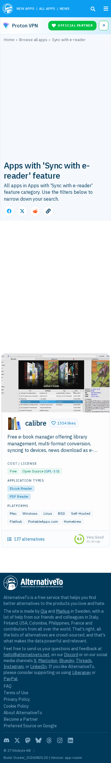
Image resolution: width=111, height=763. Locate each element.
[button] (63, 423)
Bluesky (66, 660)
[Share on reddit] (35, 211)
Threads (84, 660)
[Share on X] (22, 211)
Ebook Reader (21, 488)
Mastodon (47, 660)
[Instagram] (60, 740)
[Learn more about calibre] (14, 424)
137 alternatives (29, 539)
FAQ (8, 686)
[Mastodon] (28, 740)
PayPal (10, 678)
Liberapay (81, 672)
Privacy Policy (17, 699)
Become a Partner (21, 719)
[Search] (93, 8)
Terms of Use (16, 692)
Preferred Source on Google (30, 725)
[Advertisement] (55, 101)
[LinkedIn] (70, 740)
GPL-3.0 (51, 471)
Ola (44, 611)
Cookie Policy (16, 706)
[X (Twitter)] (17, 740)
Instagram (14, 666)
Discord (71, 654)
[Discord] (6, 740)
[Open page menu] (106, 8)
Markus (63, 611)
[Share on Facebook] (9, 211)
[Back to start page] (7, 8)
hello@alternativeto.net (26, 654)
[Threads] (49, 740)
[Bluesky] (38, 740)
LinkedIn (38, 666)
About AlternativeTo (23, 712)
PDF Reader (19, 496)
